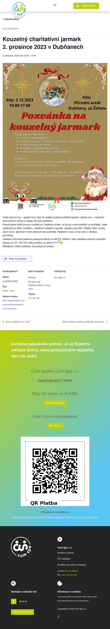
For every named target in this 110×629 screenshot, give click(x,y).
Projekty (55, 425)
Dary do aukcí (55, 402)
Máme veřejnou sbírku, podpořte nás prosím (84, 321)
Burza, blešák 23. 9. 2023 (17, 321)
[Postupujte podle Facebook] (13, 601)
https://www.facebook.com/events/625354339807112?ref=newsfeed (14, 304)
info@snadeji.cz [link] (71, 571)
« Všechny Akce (11, 19)
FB (59, 239)
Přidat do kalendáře (18, 258)
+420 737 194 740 (69, 575)
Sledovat (23, 601)
